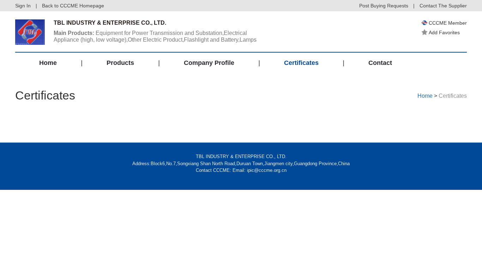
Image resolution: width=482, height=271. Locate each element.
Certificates (301, 62)
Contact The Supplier (443, 5)
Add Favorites (444, 32)
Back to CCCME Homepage (73, 5)
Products (120, 62)
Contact (380, 62)
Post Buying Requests (383, 5)
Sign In (23, 5)
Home (48, 62)
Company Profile (209, 62)
